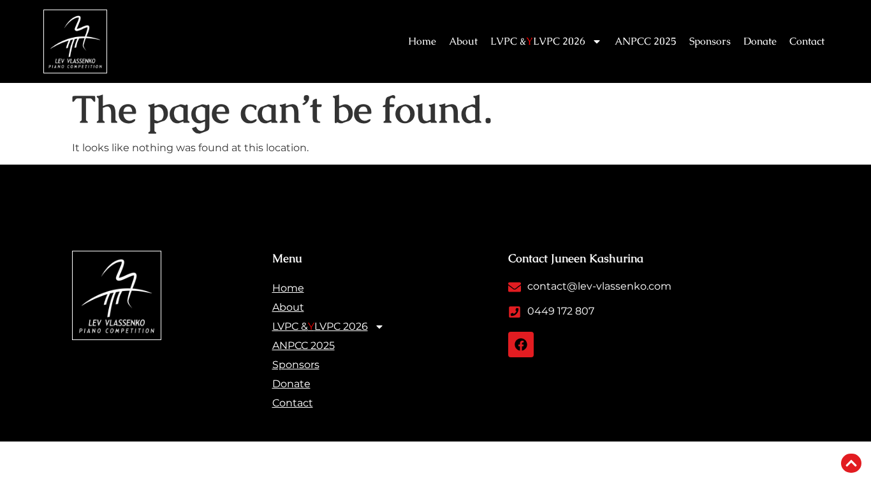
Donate (760, 41)
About (463, 41)
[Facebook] (521, 344)
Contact (806, 41)
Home (422, 41)
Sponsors (710, 41)
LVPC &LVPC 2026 (537, 41)
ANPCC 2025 (646, 41)
